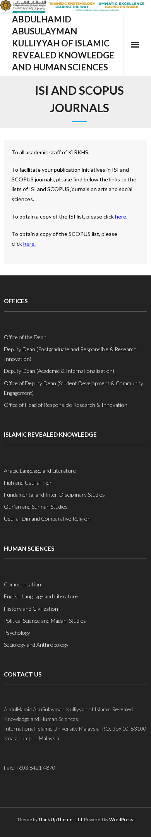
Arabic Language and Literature (40, 470)
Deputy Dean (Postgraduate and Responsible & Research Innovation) (70, 354)
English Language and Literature (41, 596)
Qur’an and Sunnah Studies (36, 506)
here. (29, 243)
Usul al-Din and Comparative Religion (47, 518)
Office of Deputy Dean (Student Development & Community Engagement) (73, 388)
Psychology (17, 632)
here (120, 216)
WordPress (121, 819)
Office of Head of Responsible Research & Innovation (65, 404)
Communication (22, 584)
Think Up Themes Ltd (60, 819)
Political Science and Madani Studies (45, 620)
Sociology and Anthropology (36, 644)
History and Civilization (31, 608)
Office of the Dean (25, 337)
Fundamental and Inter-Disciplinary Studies (54, 494)
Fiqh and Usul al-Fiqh (28, 482)
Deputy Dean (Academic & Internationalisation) (59, 370)
